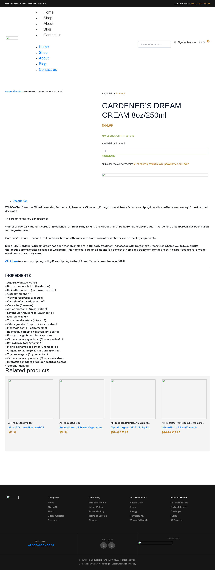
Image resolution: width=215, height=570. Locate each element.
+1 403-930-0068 (200, 3)
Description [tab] (20, 200)
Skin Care (184, 164)
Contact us (53, 35)
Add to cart (108, 156)
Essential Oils (156, 164)
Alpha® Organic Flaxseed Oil (26, 427)
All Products (18, 91)
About (48, 23)
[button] (72, 42)
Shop (48, 18)
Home (49, 12)
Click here (11, 261)
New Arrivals (171, 164)
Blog (47, 29)
